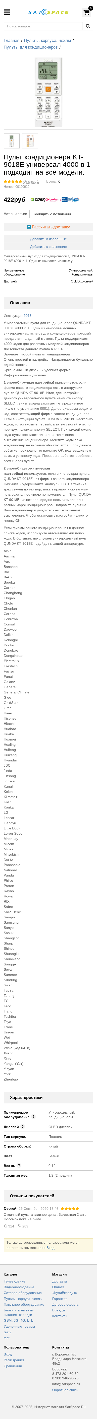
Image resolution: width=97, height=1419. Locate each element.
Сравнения (13, 1366)
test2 (7, 1332)
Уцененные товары (19, 1326)
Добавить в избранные (48, 239)
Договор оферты (65, 1304)
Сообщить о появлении (52, 214)
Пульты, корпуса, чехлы (47, 40)
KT (60, 181)
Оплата (58, 1287)
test (6, 1338)
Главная (11, 40)
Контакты (59, 1316)
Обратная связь (65, 1390)
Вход (50, 1248)
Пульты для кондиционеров (31, 47)
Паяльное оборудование (24, 1304)
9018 (28, 316)
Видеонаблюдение (19, 1287)
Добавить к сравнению (48, 247)
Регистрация (14, 1360)
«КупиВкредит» (64, 1293)
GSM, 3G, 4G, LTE (18, 1320)
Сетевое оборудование (23, 1293)
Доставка (59, 1281)
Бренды (58, 1310)
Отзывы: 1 (31, 181)
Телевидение (14, 1281)
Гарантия (59, 1299)
